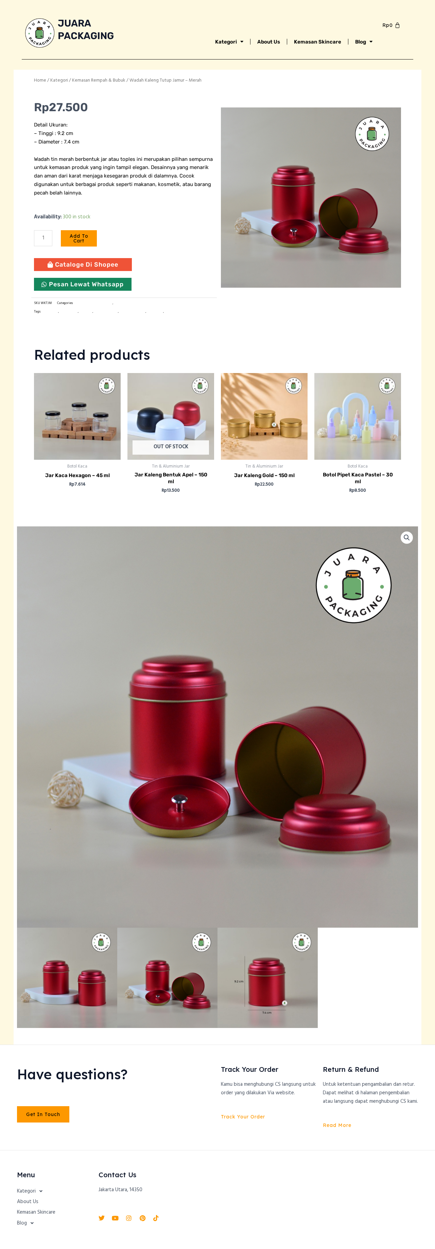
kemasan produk (106, 311)
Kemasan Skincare (317, 42)
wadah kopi (155, 311)
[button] (407, 537)
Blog (360, 42)
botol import (68, 311)
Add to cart (79, 238)
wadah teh (172, 311)
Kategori (226, 42)
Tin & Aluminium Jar (129, 303)
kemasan (85, 311)
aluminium (49, 311)
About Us (268, 42)
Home (40, 80)
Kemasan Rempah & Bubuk (98, 80)
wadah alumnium (132, 311)
